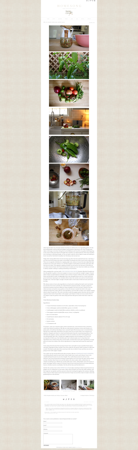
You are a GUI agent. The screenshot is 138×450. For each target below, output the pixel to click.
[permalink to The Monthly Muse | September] (69, 384)
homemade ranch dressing (84, 353)
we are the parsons (79, 447)
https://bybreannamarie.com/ (50, 413)
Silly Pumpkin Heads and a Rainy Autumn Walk (55, 395)
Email (44, 425)
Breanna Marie (47, 412)
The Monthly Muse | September (69, 391)
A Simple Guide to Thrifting (87, 395)
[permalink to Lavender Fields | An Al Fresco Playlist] (86, 384)
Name (44, 421)
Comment (45, 433)
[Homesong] (69, 16)
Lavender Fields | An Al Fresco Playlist (86, 391)
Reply (86, 406)
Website (45, 429)
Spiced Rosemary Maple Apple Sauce (51, 391)
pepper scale (64, 367)
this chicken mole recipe (70, 271)
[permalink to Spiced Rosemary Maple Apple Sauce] (51, 384)
